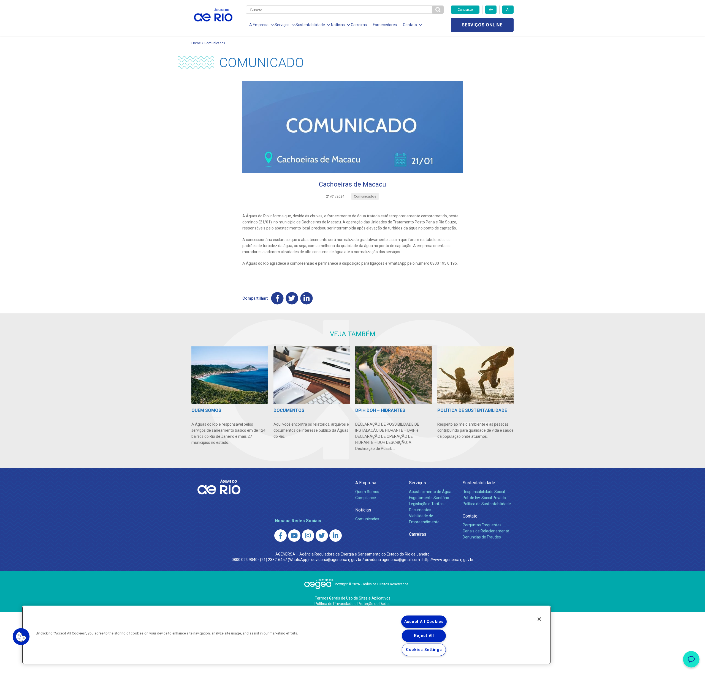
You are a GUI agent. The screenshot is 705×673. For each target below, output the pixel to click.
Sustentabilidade (479, 482)
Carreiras (359, 25)
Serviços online (482, 25)
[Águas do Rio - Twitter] (322, 535)
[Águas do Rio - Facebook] (280, 535)
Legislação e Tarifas (426, 504)
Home (196, 43)
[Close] (539, 619)
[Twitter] (292, 298)
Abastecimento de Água (430, 491)
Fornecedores (385, 25)
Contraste (465, 10)
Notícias (363, 510)
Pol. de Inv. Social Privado (484, 498)
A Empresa (365, 482)
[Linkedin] (306, 298)
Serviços (417, 482)
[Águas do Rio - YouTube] (294, 535)
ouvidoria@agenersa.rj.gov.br (336, 559)
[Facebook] (277, 298)
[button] (21, 636)
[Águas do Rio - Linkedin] (335, 535)
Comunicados (214, 43)
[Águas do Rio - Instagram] (308, 535)
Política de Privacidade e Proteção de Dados (352, 603)
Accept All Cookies (424, 621)
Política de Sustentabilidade (487, 504)
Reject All (424, 635)
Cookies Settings (424, 649)
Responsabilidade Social (484, 491)
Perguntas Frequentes (482, 525)
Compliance (365, 498)
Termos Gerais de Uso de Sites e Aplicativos (353, 598)
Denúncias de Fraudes (482, 537)
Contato (470, 516)
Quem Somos (367, 491)
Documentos (420, 510)
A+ (491, 10)
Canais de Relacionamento (486, 531)
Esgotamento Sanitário (429, 498)
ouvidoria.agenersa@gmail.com (392, 559)
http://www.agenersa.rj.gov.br (448, 559)
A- (507, 10)
